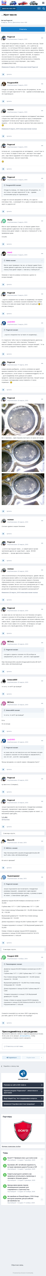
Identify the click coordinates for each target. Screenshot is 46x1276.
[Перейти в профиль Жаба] (4, 221)
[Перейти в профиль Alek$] (4, 254)
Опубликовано (17, 39)
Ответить (23, 29)
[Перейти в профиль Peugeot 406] (4, 957)
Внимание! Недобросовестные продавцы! (19, 1104)
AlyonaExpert (11, 1160)
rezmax (10, 109)
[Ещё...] (42, 38)
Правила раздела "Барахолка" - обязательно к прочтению (21, 1092)
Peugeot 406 (12, 956)
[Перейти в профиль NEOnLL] (4, 643)
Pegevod (9, 20)
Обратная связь (17, 1265)
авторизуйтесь (25, 1036)
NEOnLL (10, 641)
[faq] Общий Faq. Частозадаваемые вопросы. (20, 1098)
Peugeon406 (12, 83)
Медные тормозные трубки (11, 1146)
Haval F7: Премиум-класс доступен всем (22, 1158)
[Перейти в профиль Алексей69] (4, 681)
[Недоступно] (23, 419)
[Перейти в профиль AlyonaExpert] (5, 1159)
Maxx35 (10, 840)
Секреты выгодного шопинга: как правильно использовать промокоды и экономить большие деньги (21, 1176)
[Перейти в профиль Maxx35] (4, 841)
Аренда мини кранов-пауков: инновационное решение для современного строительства (18, 1187)
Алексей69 (12, 680)
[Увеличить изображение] (3, 125)
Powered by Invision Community (23, 1273)
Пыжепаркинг (13, 876)
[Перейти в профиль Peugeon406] (4, 84)
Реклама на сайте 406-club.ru (15, 1085)
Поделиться (12, 1057)
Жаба (9, 220)
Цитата (9, 74)
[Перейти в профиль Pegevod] (4, 38)
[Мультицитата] (3, 74)
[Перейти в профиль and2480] (4, 323)
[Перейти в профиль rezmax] (4, 111)
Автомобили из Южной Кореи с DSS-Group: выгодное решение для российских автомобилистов (23, 1199)
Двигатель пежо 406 (20, 22)
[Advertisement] (23, 1234)
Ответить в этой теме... (15, 1046)
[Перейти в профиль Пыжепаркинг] (4, 877)
